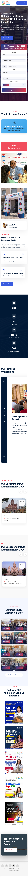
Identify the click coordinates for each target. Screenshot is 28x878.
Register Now (6, 37)
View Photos (6, 628)
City (14, 75)
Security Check (14, 81)
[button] (20, 491)
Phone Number (14, 63)
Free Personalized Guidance (14, 126)
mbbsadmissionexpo (14, 870)
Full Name (14, 52)
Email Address (14, 58)
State (14, 69)
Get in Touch (21, 3)
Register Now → (14, 90)
